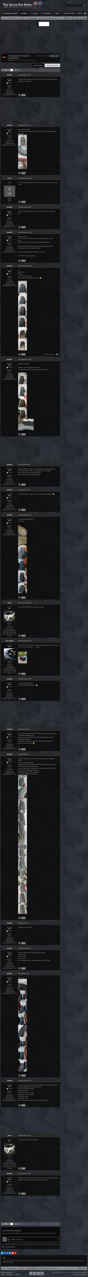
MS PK (46, 354)
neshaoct (12, 60)
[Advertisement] (44, 39)
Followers (52, 56)
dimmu (9, 178)
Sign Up (80, 13)
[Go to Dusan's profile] (9, 615)
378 (10, 662)
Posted (24, 75)
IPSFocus (10, 1272)
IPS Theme (3, 1272)
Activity (35, 13)
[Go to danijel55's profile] (9, 83)
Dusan (9, 602)
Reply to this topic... (18, 1239)
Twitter (78, 18)
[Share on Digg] (7, 1253)
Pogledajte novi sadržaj (10, 13)
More (57, 13)
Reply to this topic (53, 65)
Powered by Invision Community (79, 1274)
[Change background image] (85, 13)
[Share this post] (58, 75)
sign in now (38, 1233)
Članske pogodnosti (29, 60)
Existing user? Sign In (69, 13)
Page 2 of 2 (17, 70)
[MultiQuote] (19, 95)
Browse (24, 13)
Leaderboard (47, 13)
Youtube (85, 18)
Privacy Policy (10, 1274)
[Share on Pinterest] (15, 1253)
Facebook (74, 18)
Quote (23, 95)
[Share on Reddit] (13, 1253)
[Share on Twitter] (2, 1253)
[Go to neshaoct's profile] (4, 57)
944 (10, 87)
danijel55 (9, 75)
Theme (2, 1274)
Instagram (82, 18)
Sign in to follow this (43, 55)
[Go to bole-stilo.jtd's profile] (9, 653)
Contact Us (18, 1274)
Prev (6, 70)
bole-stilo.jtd (9, 641)
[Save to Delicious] (10, 1253)
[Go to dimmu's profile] (9, 191)
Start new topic (38, 65)
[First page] (2, 70)
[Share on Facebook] (5, 1253)
